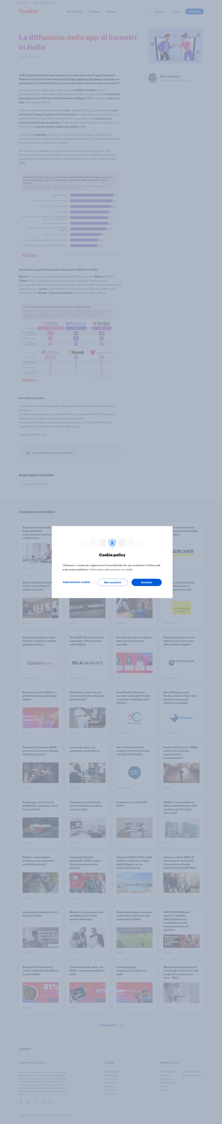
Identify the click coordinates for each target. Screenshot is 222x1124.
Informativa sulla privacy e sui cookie (111, 569)
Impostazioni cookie (76, 582)
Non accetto (112, 582)
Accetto (146, 582)
